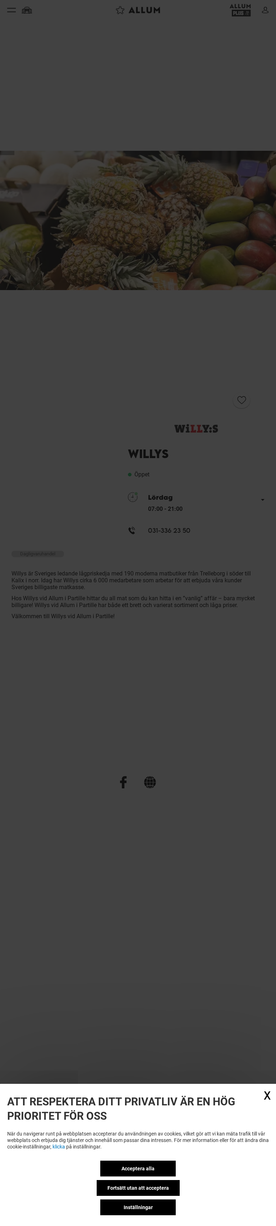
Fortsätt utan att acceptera (138, 1188)
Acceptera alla (138, 1168)
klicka (58, 1147)
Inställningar (138, 1207)
